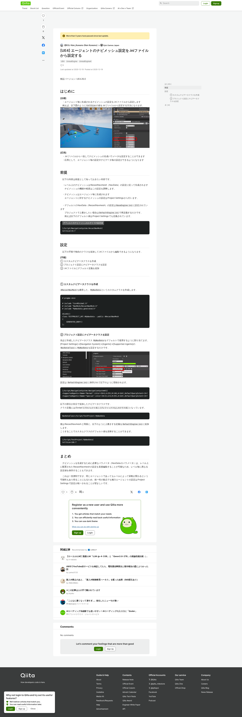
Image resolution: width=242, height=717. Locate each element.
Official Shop (180, 688)
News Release (207, 692)
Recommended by (80, 550)
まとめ (167, 105)
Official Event (58, 8)
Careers (204, 684)
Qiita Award (127, 700)
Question (46, 8)
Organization (92, 8)
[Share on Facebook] (43, 45)
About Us (205, 679)
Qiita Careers (108, 8)
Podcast (152, 700)
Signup (216, 3)
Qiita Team (179, 679)
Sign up (22, 709)
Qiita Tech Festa (129, 696)
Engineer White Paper (131, 705)
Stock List (34, 8)
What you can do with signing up (85, 527)
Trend (24, 8)
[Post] (43, 37)
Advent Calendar (129, 692)
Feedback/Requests (104, 700)
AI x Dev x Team (126, 8)
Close (33, 709)
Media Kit (100, 696)
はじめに (168, 84)
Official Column (75, 8)
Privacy (99, 688)
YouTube (152, 696)
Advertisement (102, 709)
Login (205, 3)
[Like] (43, 15)
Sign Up (110, 649)
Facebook (153, 692)
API (124, 709)
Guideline (100, 692)
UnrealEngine (71, 61)
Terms (98, 684)
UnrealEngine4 (85, 61)
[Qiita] (26, 3)
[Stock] (43, 27)
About (98, 679)
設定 (166, 91)
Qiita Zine (179, 684)
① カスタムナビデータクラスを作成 (184, 95)
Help (98, 705)
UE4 (62, 61)
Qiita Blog (205, 688)
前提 (166, 87)
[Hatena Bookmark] (43, 53)
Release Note (128, 679)
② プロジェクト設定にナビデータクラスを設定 (184, 99)
